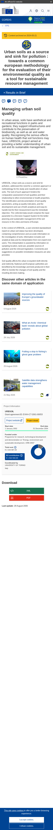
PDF (28, 498)
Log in (30, 10)
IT (25, 101)
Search (42, 10)
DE (4, 101)
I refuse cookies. (26, 826)
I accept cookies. (26, 820)
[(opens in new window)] (10, 9)
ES (14, 101)
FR (20, 101)
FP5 (7, 26)
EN (9, 101)
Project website (13, 421)
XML (28, 491)
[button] (36, 10)
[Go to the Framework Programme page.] (26, 45)
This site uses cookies (14, 811)
